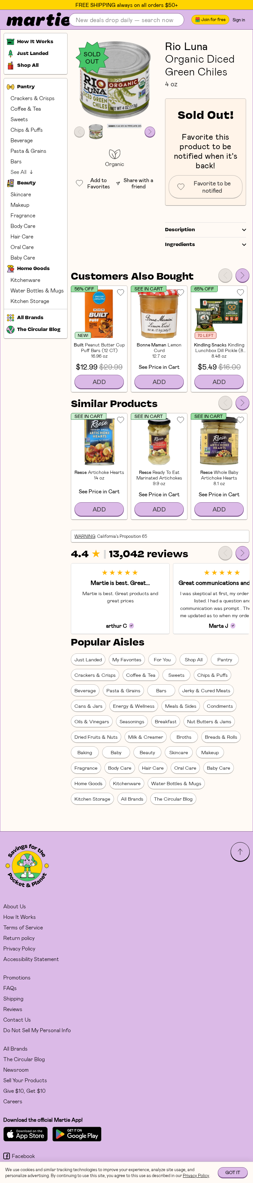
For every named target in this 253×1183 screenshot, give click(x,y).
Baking (84, 752)
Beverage (22, 140)
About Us (14, 906)
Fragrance (23, 215)
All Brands (132, 799)
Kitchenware (25, 280)
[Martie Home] (33, 20)
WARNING (84, 536)
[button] (114, 80)
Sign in (239, 19)
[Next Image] (150, 131)
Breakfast (166, 721)
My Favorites (126, 659)
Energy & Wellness (134, 706)
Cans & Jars (88, 706)
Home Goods (88, 783)
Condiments (220, 706)
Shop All (194, 659)
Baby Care (23, 257)
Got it (232, 1172)
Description (180, 230)
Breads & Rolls (221, 737)
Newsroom (16, 1069)
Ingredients (180, 244)
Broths (184, 737)
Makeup (20, 205)
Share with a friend (138, 183)
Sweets (19, 119)
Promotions (17, 977)
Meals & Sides (180, 706)
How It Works (19, 917)
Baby (116, 752)
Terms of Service (23, 927)
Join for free (213, 19)
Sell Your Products (25, 1080)
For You (162, 659)
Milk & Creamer (145, 737)
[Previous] (225, 275)
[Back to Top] (240, 851)
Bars (16, 161)
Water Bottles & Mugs (37, 290)
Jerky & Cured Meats (206, 690)
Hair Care (22, 236)
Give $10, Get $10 (24, 1090)
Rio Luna (186, 46)
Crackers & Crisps (33, 98)
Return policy (19, 938)
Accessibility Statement (31, 959)
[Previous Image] (79, 131)
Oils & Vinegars (91, 721)
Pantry (224, 659)
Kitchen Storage (30, 301)
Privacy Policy (19, 948)
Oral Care (22, 247)
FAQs (10, 988)
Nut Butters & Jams (209, 721)
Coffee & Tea (26, 108)
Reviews (12, 1009)
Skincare (21, 194)
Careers (12, 1101)
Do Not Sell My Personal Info (37, 1030)
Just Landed (88, 659)
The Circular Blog (173, 799)
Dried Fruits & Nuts (96, 737)
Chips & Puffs (27, 129)
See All (18, 172)
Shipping (13, 998)
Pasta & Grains (28, 151)
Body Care (23, 226)
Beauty (147, 752)
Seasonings (132, 721)
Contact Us (17, 1019)
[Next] (242, 275)
